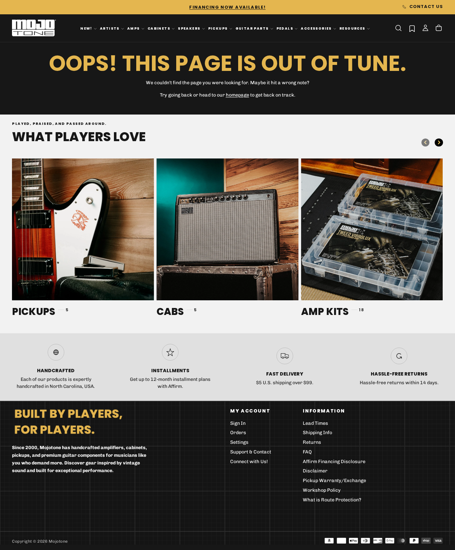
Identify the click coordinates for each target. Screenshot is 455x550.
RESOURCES (352, 28)
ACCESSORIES (316, 28)
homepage (237, 95)
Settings (239, 442)
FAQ (307, 452)
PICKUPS (218, 28)
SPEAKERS (189, 28)
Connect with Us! (249, 461)
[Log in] (425, 28)
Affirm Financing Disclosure (334, 461)
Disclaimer (315, 471)
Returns (312, 442)
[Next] (439, 142)
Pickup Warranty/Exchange (334, 480)
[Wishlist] (412, 28)
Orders (238, 432)
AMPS (133, 28)
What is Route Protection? (332, 500)
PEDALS (284, 28)
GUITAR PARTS (252, 28)
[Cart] (439, 28)
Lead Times (315, 423)
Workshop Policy (322, 490)
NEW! (86, 28)
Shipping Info (317, 432)
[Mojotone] (68, 421)
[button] (398, 28)
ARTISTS (110, 28)
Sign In (237, 423)
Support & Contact (250, 452)
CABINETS (159, 28)
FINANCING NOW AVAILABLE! (227, 7)
